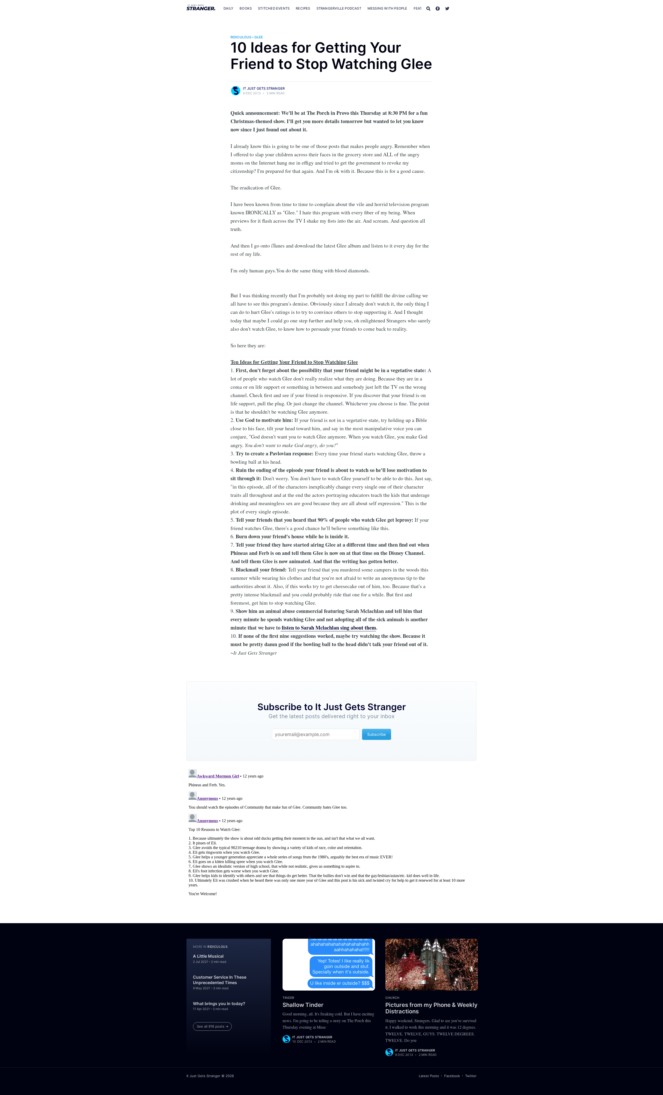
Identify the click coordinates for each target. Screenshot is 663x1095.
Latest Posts (429, 1076)
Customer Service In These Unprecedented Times (219, 979)
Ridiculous (240, 37)
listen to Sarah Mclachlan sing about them (328, 627)
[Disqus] (331, 832)
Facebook (452, 1076)
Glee (258, 37)
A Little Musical (208, 956)
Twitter (471, 1076)
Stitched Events (274, 8)
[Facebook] (437, 8)
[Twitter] (447, 8)
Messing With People (387, 8)
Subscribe (466, 8)
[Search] (428, 8)
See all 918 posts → (212, 1026)
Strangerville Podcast (338, 8)
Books (246, 8)
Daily (228, 8)
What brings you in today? (219, 1003)
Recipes (303, 8)
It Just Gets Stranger (264, 88)
